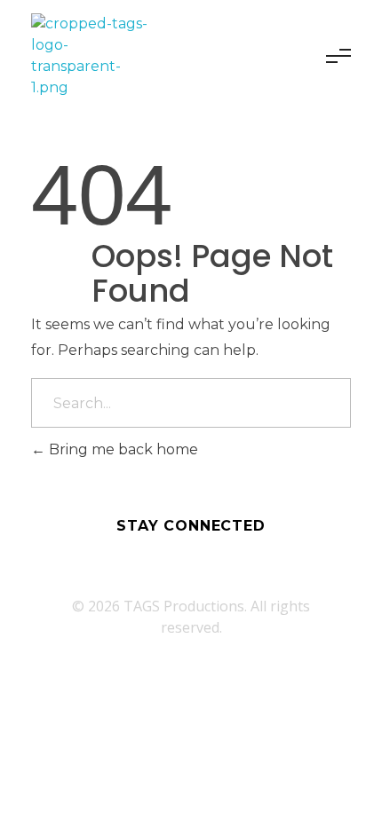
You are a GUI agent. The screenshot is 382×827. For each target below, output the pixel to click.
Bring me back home (121, 449)
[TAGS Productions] (93, 55)
